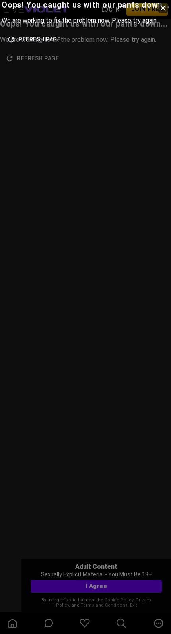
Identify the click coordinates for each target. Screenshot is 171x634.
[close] (163, 8)
